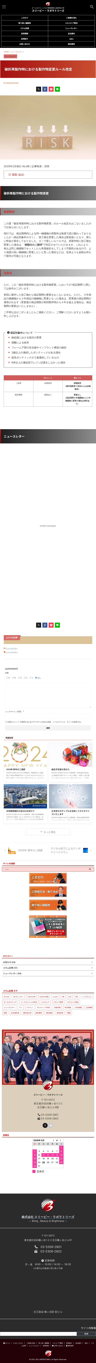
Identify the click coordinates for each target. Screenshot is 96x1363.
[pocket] (51, 89)
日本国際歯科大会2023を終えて (20, 810)
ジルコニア (45, 1002)
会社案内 (71, 33)
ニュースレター (71, 28)
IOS (69, 996)
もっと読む (50, 831)
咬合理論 (68, 1007)
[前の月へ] (52, 1140)
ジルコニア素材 (71, 23)
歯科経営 (49, 1013)
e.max (55, 996)
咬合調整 (78, 1007)
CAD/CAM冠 (44, 996)
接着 (5, 1013)
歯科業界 (39, 1013)
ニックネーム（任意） (14, 711)
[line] (57, 89)
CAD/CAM (31, 996)
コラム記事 (24, 28)
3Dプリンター (18, 996)
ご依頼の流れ (71, 17)
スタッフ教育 (58, 1002)
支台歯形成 (15, 1013)
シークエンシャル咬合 (29, 1002)
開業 (69, 1013)
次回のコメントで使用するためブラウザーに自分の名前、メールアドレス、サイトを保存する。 (44, 722)
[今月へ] (57, 1140)
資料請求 (71, 44)
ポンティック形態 (43, 1007)
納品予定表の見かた (61, 769)
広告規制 (89, 1007)
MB (76, 996)
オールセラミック (10, 1002)
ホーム (7, 1343)
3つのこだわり (18, 1343)
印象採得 (57, 1007)
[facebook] (44, 89)
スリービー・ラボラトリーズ (48, 10)
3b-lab (6, 996)
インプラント (87, 996)
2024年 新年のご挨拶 (15, 769)
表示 (21, 174)
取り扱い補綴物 (24, 23)
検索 (86, 1333)
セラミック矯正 (73, 1002)
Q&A (71, 38)
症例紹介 (24, 38)
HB (63, 996)
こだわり (24, 17)
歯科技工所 (27, 1013)
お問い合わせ (24, 44)
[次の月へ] (61, 1140)
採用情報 (24, 33)
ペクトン (29, 1007)
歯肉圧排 (60, 1013)
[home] (50, 1125)
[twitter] (38, 89)
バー (20, 1007)
